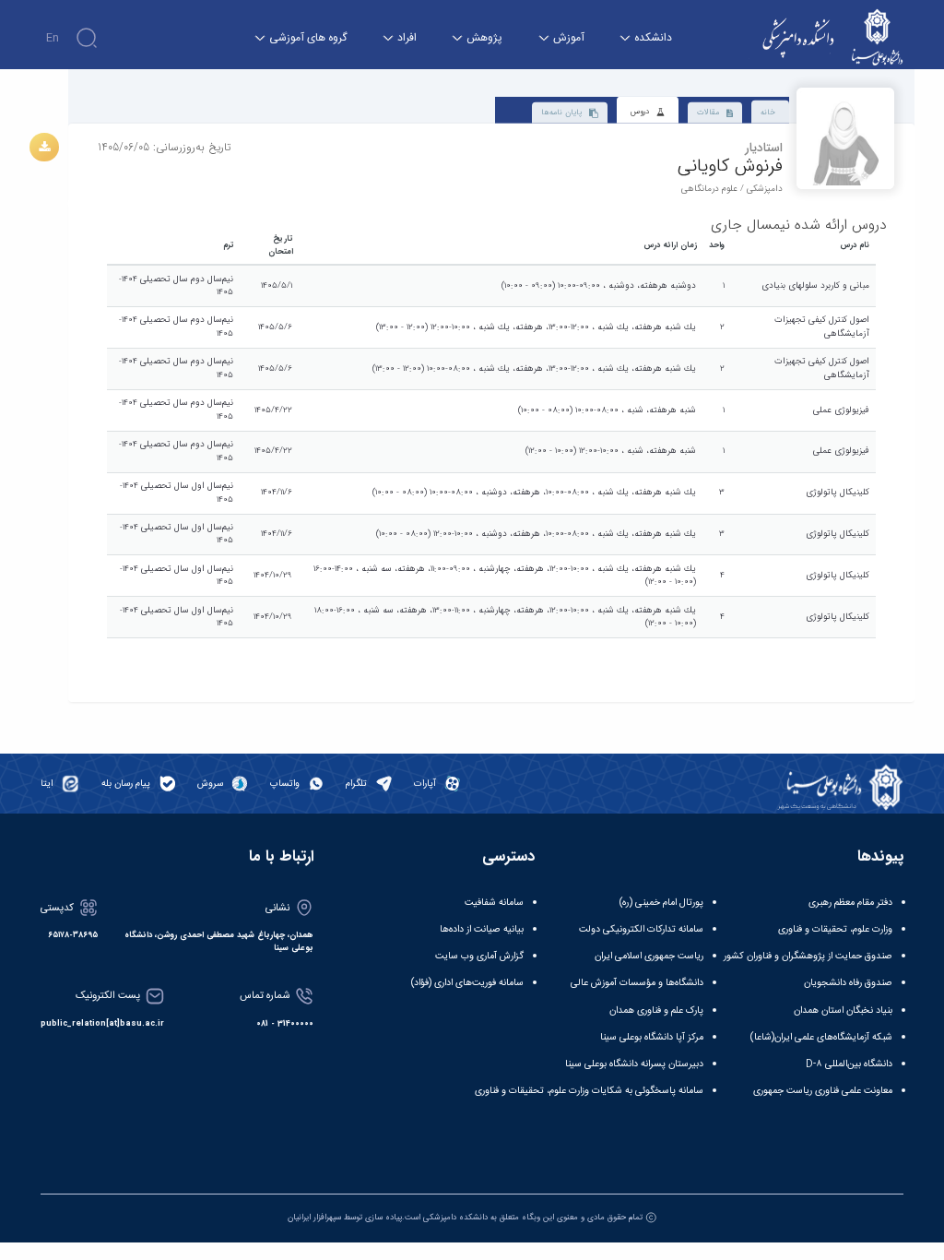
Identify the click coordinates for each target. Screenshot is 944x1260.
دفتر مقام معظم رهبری (850, 902)
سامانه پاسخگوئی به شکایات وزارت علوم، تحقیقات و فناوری (589, 1091)
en (52, 38)
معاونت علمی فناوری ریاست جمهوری (822, 1091)
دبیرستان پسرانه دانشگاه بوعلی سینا (634, 1064)
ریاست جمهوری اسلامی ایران (649, 956)
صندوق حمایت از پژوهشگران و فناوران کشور (808, 956)
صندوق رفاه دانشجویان (848, 983)
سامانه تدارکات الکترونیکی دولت (641, 929)
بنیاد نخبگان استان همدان (843, 1010)
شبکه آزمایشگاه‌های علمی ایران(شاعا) (821, 1037)
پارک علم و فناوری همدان (656, 1010)
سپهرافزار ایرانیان (314, 1216)
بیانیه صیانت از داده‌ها (482, 929)
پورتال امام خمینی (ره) (661, 902)
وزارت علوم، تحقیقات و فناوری (835, 929)
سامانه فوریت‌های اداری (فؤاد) (467, 983)
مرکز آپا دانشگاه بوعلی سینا (651, 1037)
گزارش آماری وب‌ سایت (479, 956)
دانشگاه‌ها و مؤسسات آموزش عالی (637, 983)
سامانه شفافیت (494, 902)
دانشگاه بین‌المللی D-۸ (849, 1064)
